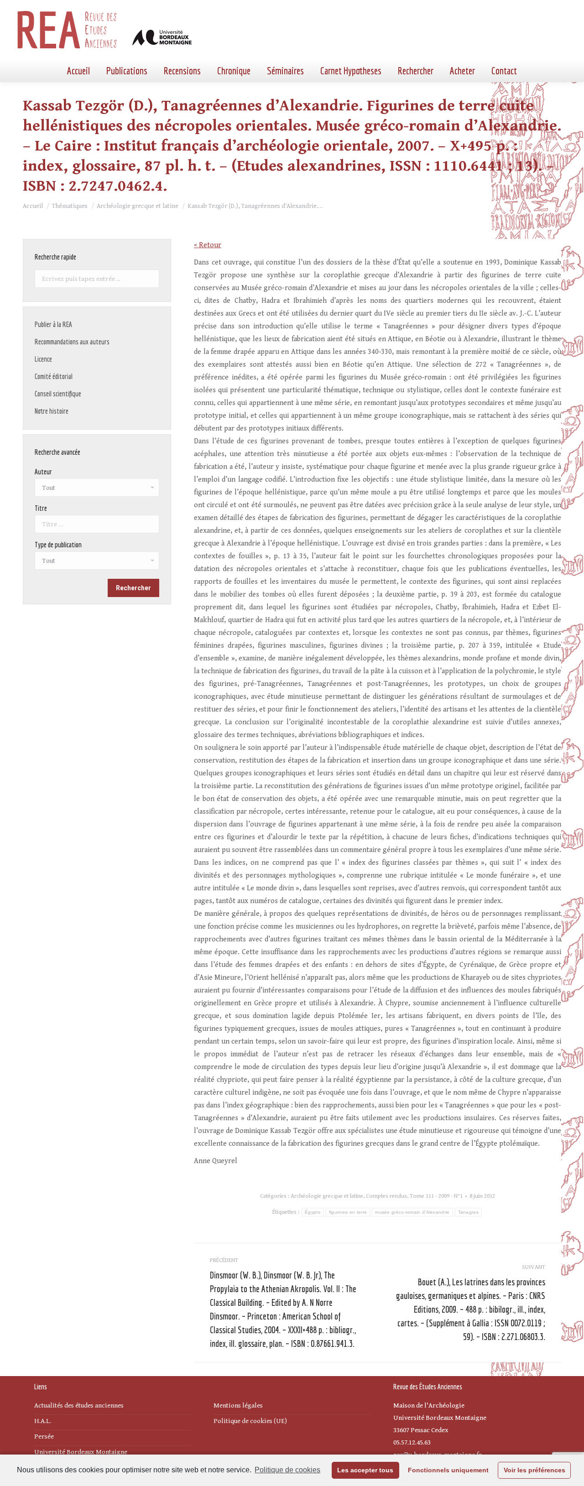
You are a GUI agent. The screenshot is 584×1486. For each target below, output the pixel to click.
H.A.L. (42, 1421)
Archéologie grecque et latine (327, 1196)
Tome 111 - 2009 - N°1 (436, 1196)
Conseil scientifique (58, 394)
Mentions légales (238, 1405)
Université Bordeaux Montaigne (80, 1452)
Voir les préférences (534, 1470)
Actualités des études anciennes (79, 1405)
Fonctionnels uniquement (448, 1470)
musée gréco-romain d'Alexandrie (412, 1212)
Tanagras (468, 1212)
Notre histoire (51, 411)
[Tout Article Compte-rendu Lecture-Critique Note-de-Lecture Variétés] (97, 562)
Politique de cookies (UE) (250, 1421)
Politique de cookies (287, 1470)
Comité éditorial (54, 376)
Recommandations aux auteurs (72, 342)
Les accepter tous (365, 1470)
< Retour (207, 245)
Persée (44, 1436)
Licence (43, 359)
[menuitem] (78, 71)
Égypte (313, 1212)
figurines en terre (348, 1212)
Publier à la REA (53, 324)
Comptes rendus (386, 1196)
